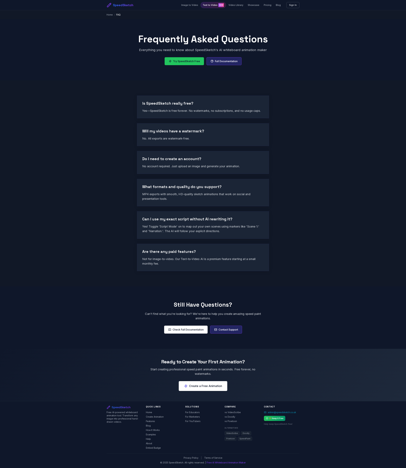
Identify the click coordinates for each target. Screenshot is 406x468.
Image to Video (189, 5)
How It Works (153, 430)
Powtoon (230, 438)
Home (110, 14)
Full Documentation (226, 61)
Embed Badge (153, 447)
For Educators (192, 412)
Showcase (253, 5)
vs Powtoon (231, 421)
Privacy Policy (191, 457)
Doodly (246, 433)
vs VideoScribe (233, 412)
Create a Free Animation (205, 386)
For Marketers (192, 416)
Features (150, 421)
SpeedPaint (244, 438)
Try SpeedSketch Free (186, 61)
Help (148, 439)
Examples (151, 434)
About (149, 443)
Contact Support (228, 329)
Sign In (293, 5)
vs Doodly (230, 416)
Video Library (236, 5)
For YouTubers (192, 421)
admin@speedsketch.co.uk (282, 412)
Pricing (267, 5)
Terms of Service (213, 457)
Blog (278, 5)
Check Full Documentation (188, 329)
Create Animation (155, 416)
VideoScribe (232, 433)
